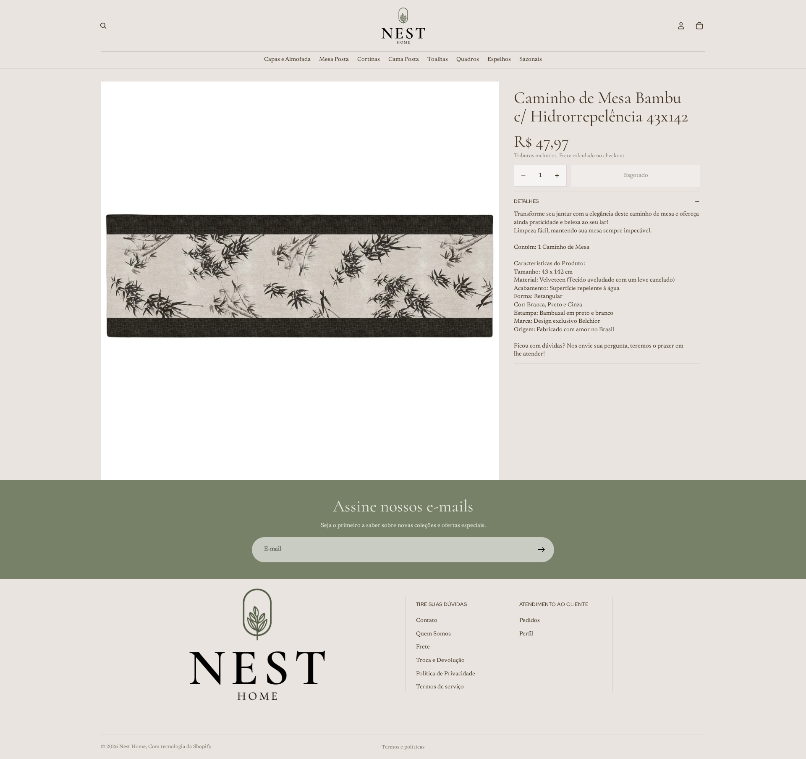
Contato (426, 621)
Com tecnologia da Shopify (180, 746)
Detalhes (526, 201)
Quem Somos (433, 634)
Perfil (526, 634)
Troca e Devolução (440, 661)
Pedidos (529, 621)
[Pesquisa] (103, 25)
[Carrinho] (699, 25)
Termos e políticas (403, 747)
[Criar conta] (541, 550)
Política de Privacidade (445, 674)
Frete (423, 647)
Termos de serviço (440, 687)
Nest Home (132, 746)
